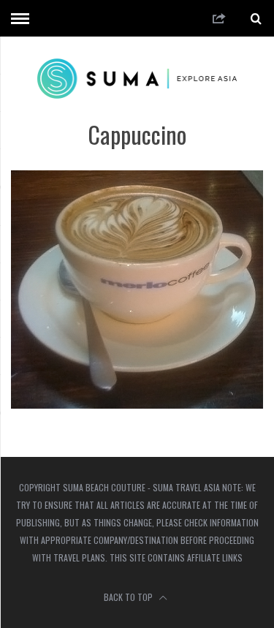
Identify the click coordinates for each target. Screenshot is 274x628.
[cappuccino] (137, 404)
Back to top (129, 597)
